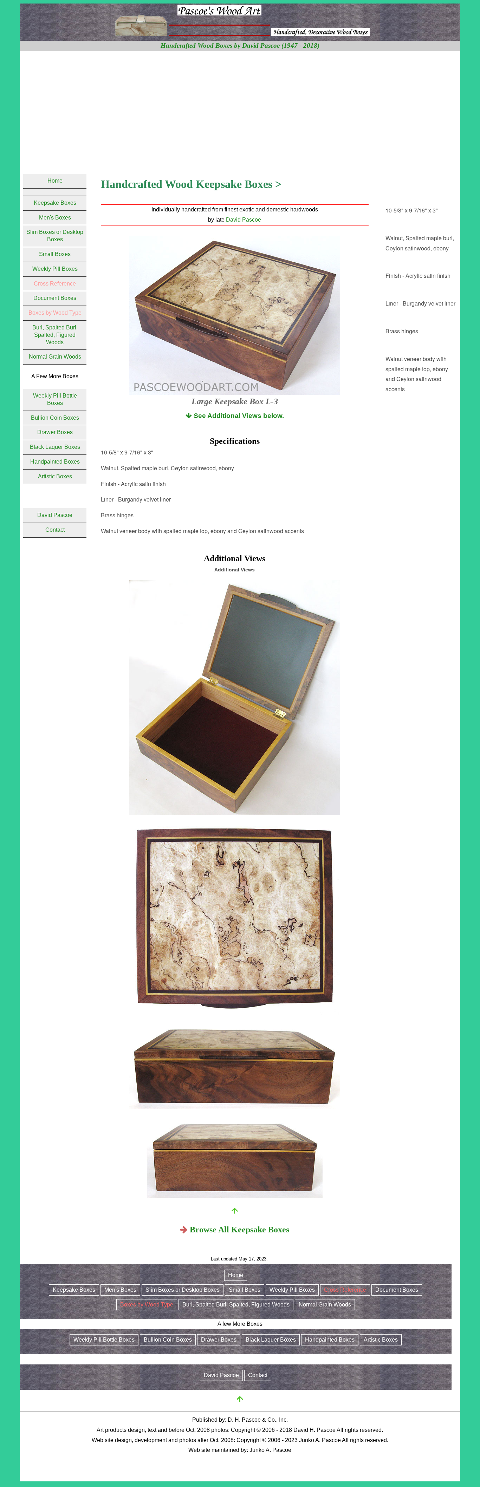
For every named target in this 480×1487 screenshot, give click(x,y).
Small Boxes (55, 254)
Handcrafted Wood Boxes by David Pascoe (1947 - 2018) (240, 45)
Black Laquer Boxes (55, 447)
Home (55, 181)
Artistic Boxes (55, 476)
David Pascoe (243, 220)
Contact (55, 530)
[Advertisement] (240, 104)
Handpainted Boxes (55, 462)
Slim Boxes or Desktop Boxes (182, 1290)
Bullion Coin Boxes (55, 418)
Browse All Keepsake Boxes (239, 1229)
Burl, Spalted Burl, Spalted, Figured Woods (55, 335)
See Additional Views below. (238, 415)
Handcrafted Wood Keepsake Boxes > (191, 184)
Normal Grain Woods (55, 357)
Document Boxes (54, 298)
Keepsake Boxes (55, 203)
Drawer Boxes (55, 432)
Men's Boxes (55, 218)
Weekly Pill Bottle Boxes (104, 1340)
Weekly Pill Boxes (55, 269)
